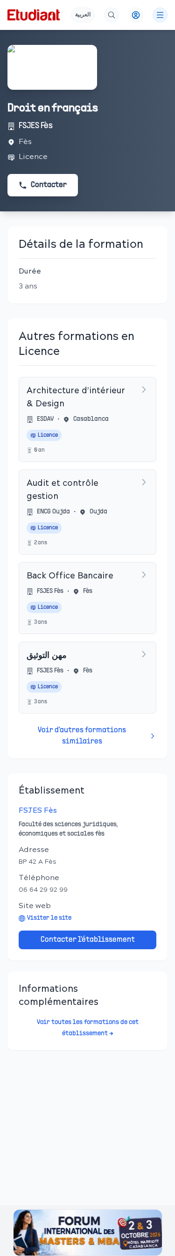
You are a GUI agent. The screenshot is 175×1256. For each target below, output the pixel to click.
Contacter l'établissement (88, 940)
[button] (87, 1232)
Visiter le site (49, 918)
